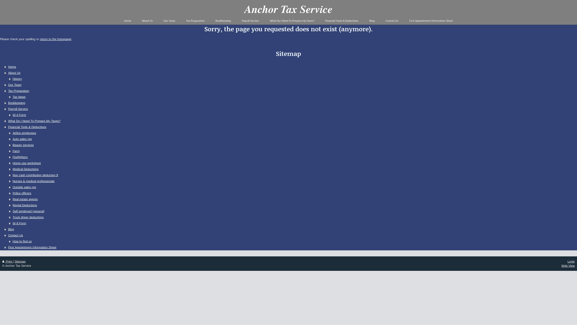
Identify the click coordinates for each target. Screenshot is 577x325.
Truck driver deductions (28, 217)
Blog (11, 229)
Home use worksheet (27, 163)
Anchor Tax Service (288, 8)
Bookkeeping (16, 103)
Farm (16, 151)
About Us (14, 72)
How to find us (22, 241)
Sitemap (20, 261)
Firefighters (20, 157)
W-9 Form (19, 223)
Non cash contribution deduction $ (35, 175)
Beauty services (23, 145)
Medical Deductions (26, 169)
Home (12, 66)
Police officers (22, 193)
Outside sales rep (24, 187)
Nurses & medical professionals (34, 181)
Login (571, 261)
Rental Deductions (25, 205)
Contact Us (15, 235)
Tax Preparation (18, 91)
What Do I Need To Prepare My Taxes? (34, 121)
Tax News (19, 97)
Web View (568, 265)
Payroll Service (18, 109)
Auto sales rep (22, 139)
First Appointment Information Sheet (32, 247)
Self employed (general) (28, 211)
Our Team (14, 85)
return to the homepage (55, 39)
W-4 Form (19, 115)
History (17, 78)
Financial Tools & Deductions (27, 127)
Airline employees (24, 133)
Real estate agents (25, 199)
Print (9, 261)
